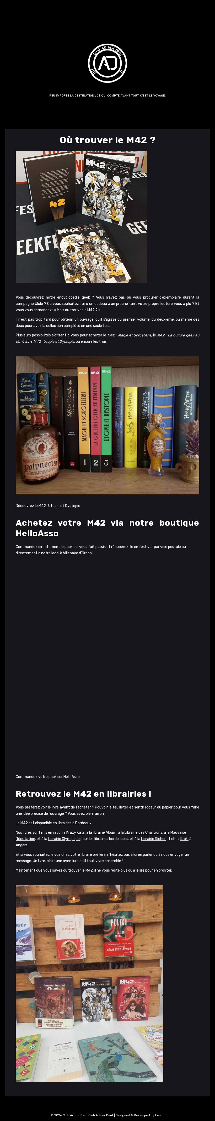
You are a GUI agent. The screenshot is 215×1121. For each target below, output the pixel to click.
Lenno (159, 1115)
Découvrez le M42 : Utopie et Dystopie (48, 506)
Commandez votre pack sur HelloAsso (48, 777)
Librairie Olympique (64, 839)
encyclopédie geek (73, 297)
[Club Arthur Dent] (107, 74)
